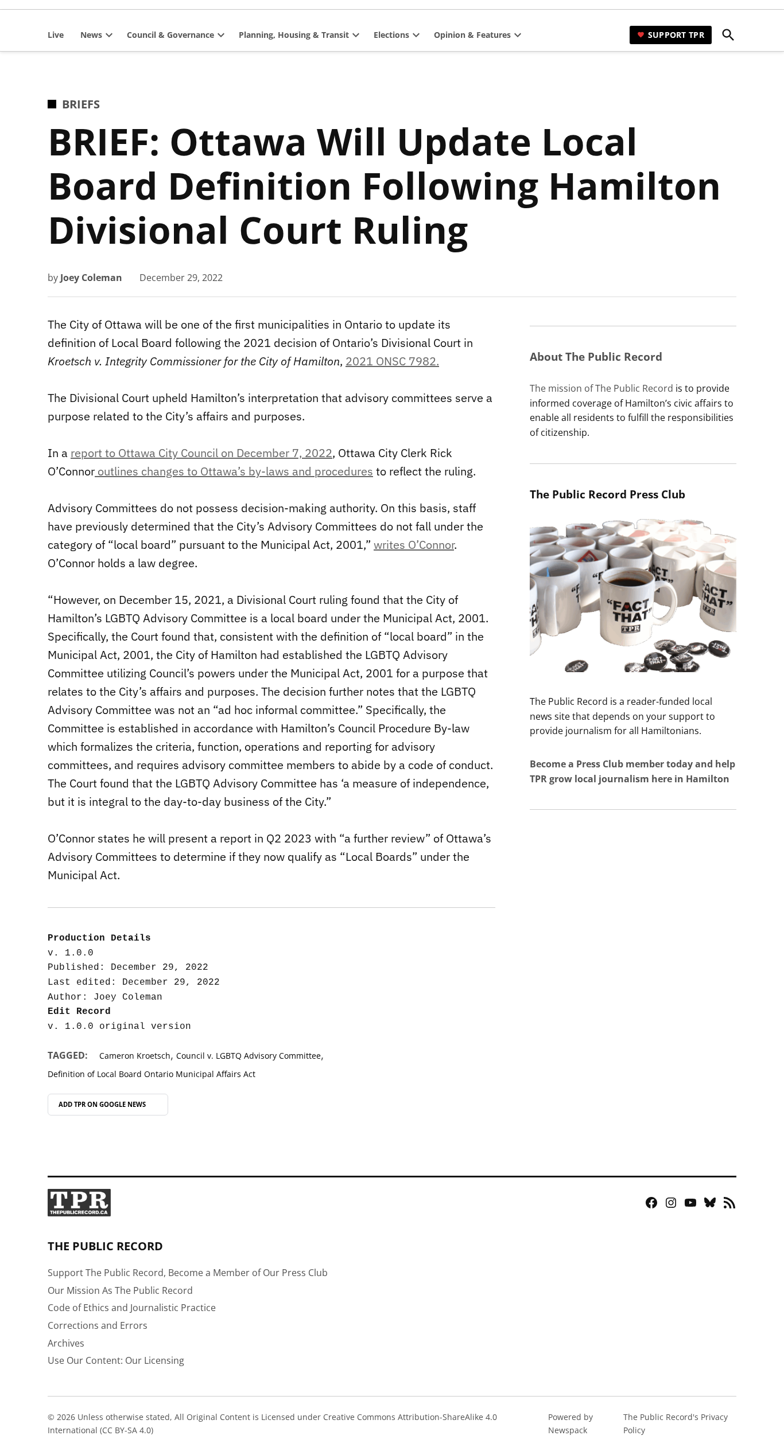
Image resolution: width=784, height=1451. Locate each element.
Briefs (81, 104)
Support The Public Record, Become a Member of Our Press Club (188, 1272)
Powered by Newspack (570, 1423)
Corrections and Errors (98, 1325)
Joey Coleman (91, 277)
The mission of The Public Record (601, 388)
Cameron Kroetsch (134, 1055)
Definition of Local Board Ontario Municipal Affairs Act (151, 1073)
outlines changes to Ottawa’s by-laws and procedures (234, 471)
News (91, 34)
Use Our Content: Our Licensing (116, 1360)
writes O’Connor (414, 544)
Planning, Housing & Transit (294, 34)
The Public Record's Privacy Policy (675, 1423)
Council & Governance (170, 34)
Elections (391, 34)
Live (56, 34)
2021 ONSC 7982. (392, 361)
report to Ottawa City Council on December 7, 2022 (201, 453)
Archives (66, 1343)
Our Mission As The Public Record (120, 1290)
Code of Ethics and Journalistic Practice (132, 1307)
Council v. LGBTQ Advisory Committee (248, 1055)
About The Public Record (596, 356)
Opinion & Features (472, 34)
